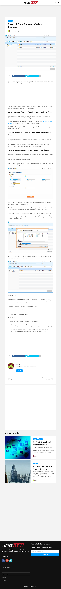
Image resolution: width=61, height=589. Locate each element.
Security (10, 20)
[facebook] (3, 560)
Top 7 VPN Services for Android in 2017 (43, 443)
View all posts (19, 370)
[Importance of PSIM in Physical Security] (17, 471)
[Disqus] (30, 407)
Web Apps (40, 439)
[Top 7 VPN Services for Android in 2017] (17, 447)
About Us (5, 571)
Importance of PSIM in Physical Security (42, 467)
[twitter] (10, 560)
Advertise (5, 577)
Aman (11, 31)
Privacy (4, 580)
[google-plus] (7, 560)
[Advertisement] (30, 10)
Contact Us (5, 574)
